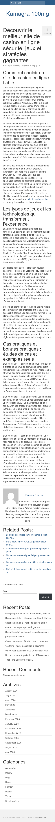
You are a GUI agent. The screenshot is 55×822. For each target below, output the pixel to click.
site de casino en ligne (38, 199)
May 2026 (10, 704)
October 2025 (12, 737)
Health (8, 791)
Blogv (8, 782)
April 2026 (10, 709)
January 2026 (12, 723)
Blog (33, 65)
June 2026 (10, 700)
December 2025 (13, 728)
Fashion (9, 786)
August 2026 (11, 690)
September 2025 (13, 742)
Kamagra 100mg (27, 13)
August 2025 (11, 747)
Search (6, 591)
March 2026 (11, 714)
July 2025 (10, 752)
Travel (8, 796)
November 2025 (13, 733)
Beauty (8, 772)
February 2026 (12, 718)
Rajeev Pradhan (13, 65)
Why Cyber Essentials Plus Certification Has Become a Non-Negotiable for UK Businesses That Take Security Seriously (27, 655)
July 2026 (10, 695)
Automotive (10, 767)
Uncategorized (12, 800)
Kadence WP (42, 817)
